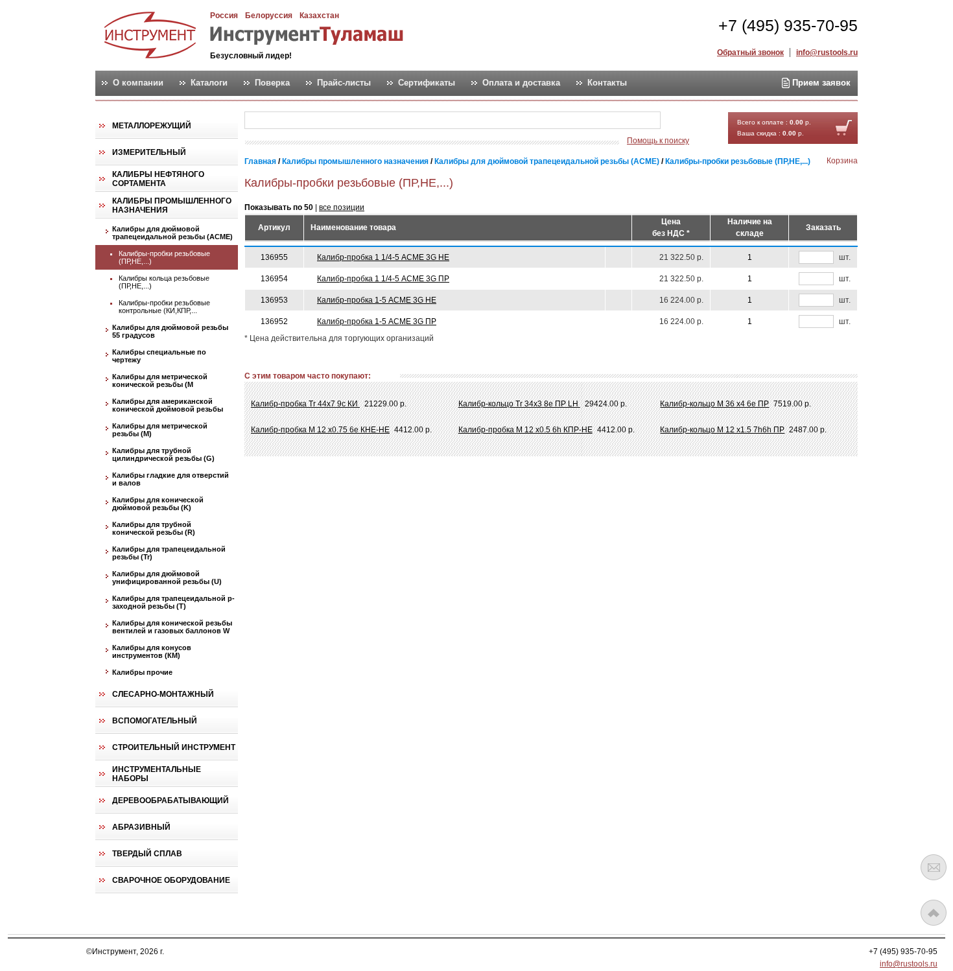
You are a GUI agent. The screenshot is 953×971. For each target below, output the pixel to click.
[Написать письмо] (934, 867)
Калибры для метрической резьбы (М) (159, 430)
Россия (224, 15)
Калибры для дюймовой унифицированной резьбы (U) (167, 577)
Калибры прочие (142, 672)
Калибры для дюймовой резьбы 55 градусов (170, 331)
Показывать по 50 (278, 207)
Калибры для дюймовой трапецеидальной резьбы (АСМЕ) (172, 232)
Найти (686, 121)
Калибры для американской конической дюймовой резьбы (167, 405)
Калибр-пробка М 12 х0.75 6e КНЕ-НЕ (320, 429)
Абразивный (141, 827)
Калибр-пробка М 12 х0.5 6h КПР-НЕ (525, 429)
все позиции (341, 207)
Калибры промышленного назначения (171, 205)
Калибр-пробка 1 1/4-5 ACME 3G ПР (383, 278)
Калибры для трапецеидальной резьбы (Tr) (169, 553)
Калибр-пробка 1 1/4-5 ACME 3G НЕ (383, 257)
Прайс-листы (344, 83)
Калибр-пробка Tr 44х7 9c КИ (305, 403)
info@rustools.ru (827, 52)
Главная (260, 161)
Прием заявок (820, 83)
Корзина (842, 160)
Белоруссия (268, 15)
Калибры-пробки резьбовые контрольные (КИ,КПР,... (164, 306)
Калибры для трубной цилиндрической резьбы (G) (163, 454)
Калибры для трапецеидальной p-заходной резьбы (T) (173, 602)
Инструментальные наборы (156, 774)
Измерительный (149, 152)
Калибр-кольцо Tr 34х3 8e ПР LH (519, 403)
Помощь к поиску (658, 140)
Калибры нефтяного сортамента (158, 179)
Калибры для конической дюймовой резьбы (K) (158, 503)
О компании (138, 83)
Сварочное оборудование (171, 880)
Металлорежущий (151, 125)
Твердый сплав (147, 853)
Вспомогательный (154, 720)
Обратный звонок (750, 52)
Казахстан (319, 15)
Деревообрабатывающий (170, 800)
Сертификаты (426, 83)
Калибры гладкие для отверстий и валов (170, 479)
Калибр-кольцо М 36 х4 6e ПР (714, 403)
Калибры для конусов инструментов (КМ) (151, 651)
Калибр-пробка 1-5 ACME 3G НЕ (376, 300)
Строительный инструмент (173, 747)
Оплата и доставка (521, 83)
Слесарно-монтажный (163, 694)
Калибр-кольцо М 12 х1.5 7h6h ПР (722, 429)
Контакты (607, 83)
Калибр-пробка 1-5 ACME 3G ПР (376, 321)
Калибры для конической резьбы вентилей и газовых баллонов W (172, 627)
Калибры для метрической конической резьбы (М (159, 380)
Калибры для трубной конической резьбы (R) (153, 528)
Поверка (272, 83)
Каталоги (209, 83)
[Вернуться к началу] (934, 913)
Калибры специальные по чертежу (159, 356)
